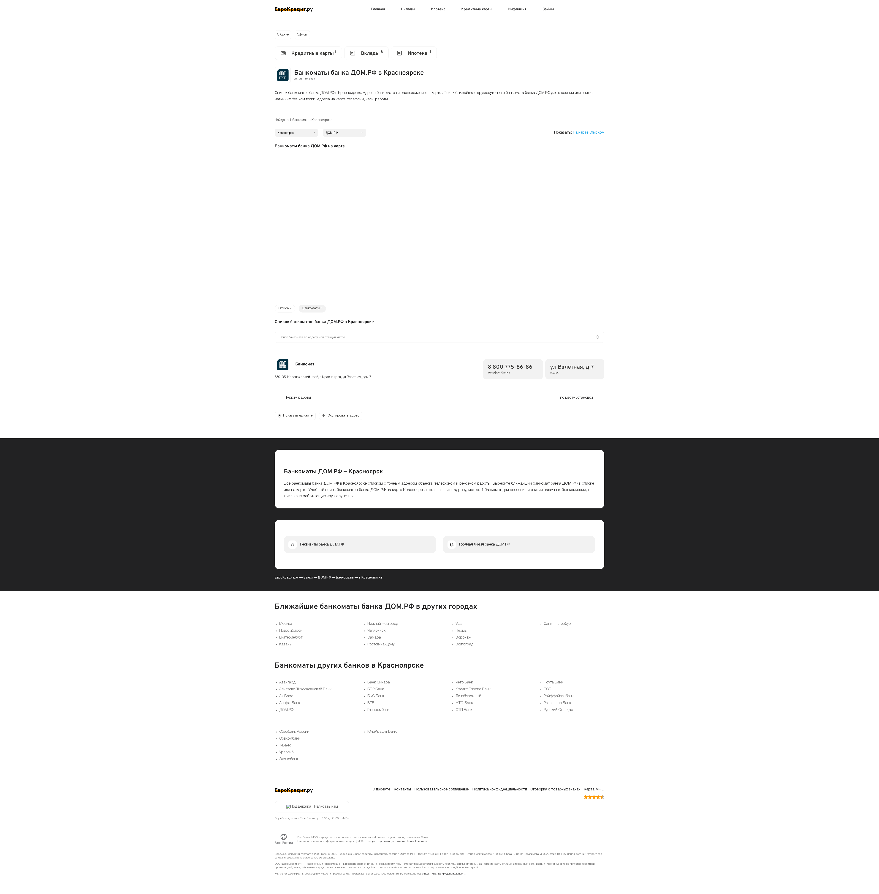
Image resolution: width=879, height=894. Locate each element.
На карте (581, 132)
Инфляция (517, 9)
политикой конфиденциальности (444, 873)
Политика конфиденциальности (499, 789)
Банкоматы (345, 577)
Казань (285, 644)
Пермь (461, 630)
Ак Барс (286, 696)
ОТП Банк (464, 710)
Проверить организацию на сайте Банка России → (396, 841)
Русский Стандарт (559, 710)
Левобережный (468, 696)
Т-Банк (285, 745)
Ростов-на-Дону (380, 644)
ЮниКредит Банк (382, 731)
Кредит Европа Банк (473, 689)
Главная (378, 9)
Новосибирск (290, 630)
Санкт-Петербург (558, 623)
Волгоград (464, 644)
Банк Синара (378, 682)
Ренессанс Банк (557, 703)
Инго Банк (464, 682)
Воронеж (463, 637)
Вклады (408, 9)
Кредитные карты (476, 9)
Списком (596, 132)
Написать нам (326, 806)
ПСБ (547, 689)
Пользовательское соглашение (441, 789)
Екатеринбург (290, 637)
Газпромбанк (378, 710)
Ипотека (438, 9)
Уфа (459, 623)
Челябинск (376, 630)
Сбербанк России (294, 731)
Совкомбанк (289, 738)
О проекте (381, 789)
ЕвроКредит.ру (286, 577)
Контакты (402, 789)
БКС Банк (375, 696)
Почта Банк (553, 682)
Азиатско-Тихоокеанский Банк (305, 689)
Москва (285, 623)
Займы (548, 9)
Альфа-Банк (289, 703)
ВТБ (370, 703)
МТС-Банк (464, 703)
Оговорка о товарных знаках (555, 789)
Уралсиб (286, 752)
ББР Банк (375, 689)
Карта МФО (594, 789)
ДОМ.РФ (324, 577)
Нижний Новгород (382, 623)
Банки (308, 577)
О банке (283, 34)
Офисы (302, 34)
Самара (374, 637)
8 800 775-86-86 (510, 367)
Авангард (287, 682)
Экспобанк (288, 759)
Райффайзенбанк (559, 696)
